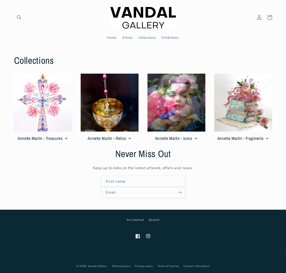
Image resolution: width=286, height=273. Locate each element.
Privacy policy (144, 266)
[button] (19, 17)
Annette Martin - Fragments (240, 138)
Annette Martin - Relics (107, 138)
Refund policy (121, 266)
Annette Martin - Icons (173, 138)
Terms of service (168, 266)
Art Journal (135, 220)
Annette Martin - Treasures (40, 138)
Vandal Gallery (97, 266)
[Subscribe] (180, 192)
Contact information (196, 266)
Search (154, 220)
